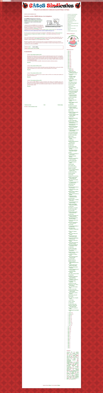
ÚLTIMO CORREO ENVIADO (72, 30)
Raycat (50, 385)
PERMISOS (69, 24)
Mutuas (68, 372)
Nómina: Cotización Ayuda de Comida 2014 (73, 103)
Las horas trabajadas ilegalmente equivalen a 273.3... (73, 170)
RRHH (38, 48)
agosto (70, 315)
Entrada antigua (60, 104)
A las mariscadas (71, 86)
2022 (68, 56)
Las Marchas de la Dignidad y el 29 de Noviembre (73, 154)
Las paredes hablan (71, 210)
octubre (70, 312)
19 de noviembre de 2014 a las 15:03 (35, 73)
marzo (70, 322)
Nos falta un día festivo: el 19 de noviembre (73, 190)
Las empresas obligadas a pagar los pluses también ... (73, 115)
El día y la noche (70, 98)
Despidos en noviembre (72, 168)
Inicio (44, 104)
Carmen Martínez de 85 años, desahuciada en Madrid (72, 150)
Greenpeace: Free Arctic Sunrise (73, 176)
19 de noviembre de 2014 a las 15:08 (35, 80)
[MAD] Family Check (71, 184)
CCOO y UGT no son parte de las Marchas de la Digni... (73, 92)
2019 (68, 60)
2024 (68, 53)
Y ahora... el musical (71, 301)
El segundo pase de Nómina (72, 105)
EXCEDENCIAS (70, 21)
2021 (68, 58)
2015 (68, 66)
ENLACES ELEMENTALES (72, 15)
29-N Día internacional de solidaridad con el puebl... (72, 196)
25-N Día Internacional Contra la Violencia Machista (73, 130)
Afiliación (75, 354)
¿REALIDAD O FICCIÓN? (72, 28)
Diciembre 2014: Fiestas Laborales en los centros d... (73, 72)
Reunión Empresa (75, 375)
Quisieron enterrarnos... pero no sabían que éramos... (73, 252)
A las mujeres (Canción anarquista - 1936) (72, 77)
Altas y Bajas (69, 355)
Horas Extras (75, 368)
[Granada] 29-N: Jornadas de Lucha (73, 308)
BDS (74, 357)
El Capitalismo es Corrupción (73, 207)
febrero (70, 323)
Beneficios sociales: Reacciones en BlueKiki (73, 194)
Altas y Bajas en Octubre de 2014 (73, 273)
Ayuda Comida (69, 357)
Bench (75, 358)
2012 (68, 328)
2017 (68, 63)
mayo (69, 319)
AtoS (74, 355)
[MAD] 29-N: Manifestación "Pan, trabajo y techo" (72, 306)
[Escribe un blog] (34, 46)
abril (69, 321)
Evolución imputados (71, 84)
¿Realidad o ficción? (71, 93)
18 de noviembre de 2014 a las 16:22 (35, 65)
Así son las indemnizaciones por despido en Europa (73, 202)
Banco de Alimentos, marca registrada (72, 74)
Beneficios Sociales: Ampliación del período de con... (73, 122)
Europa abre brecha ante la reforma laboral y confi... (72, 236)
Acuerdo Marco (75, 353)
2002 (68, 342)
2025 (68, 52)
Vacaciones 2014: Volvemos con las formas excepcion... (73, 243)
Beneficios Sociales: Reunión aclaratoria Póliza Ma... (72, 178)
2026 (68, 51)
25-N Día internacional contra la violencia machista (73, 291)
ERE (75, 364)
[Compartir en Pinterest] (37, 46)
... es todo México (71, 300)
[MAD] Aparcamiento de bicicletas (72, 138)
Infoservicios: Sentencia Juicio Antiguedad (73, 267)
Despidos (70, 364)
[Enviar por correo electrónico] (33, 46)
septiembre (70, 314)
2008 (68, 333)
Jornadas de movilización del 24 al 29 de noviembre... (73, 113)
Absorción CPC (69, 352)
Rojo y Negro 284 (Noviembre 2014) (73, 287)
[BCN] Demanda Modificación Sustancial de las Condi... (73, 245)
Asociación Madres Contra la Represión (72, 293)
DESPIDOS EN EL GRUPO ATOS (73, 25)
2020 (68, 59)
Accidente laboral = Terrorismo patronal (73, 148)
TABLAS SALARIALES (71, 19)
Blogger (59, 385)
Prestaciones (77, 373)
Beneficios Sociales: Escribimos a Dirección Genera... (73, 192)
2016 (68, 65)
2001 (68, 343)
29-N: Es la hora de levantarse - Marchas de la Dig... (73, 257)
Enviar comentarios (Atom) (33, 106)
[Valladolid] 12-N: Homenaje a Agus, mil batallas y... (73, 277)
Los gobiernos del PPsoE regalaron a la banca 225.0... (73, 108)
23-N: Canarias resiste (71, 165)
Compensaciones (70, 362)
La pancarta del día (71, 198)
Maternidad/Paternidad (72, 371)
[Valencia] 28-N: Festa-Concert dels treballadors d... (73, 124)
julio (69, 316)
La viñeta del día (71, 78)
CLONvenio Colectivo (71, 360)
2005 (68, 338)
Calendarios (69, 361)
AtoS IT (68, 356)
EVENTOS (69, 27)
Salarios (70, 376)
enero (69, 325)
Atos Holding (75, 356)
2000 (68, 345)
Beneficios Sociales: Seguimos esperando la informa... (72, 212)
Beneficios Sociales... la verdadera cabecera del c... (73, 200)
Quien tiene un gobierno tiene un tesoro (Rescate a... (73, 187)
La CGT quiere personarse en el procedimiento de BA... (73, 182)
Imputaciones (69, 369)
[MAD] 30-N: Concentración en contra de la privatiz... (73, 159)
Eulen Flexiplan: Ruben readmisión (72, 281)
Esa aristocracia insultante (72, 166)
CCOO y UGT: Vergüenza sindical (72, 232)
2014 (68, 67)
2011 (68, 329)
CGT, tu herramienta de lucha (73, 132)
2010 (68, 331)
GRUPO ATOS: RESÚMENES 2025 (73, 23)
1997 (68, 346)
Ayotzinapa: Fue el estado (72, 283)
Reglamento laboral (71, 143)
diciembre (70, 69)
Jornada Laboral (75, 370)
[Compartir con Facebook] (36, 46)
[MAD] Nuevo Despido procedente (72, 88)
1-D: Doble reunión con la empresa (72, 100)
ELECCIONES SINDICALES (72, 20)
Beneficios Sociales (30, 48)
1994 (68, 347)
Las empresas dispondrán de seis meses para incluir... (73, 270)
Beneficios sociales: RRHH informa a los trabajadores (72, 204)
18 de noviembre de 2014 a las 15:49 (35, 54)
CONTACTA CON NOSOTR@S (72, 14)
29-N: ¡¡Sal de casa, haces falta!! (73, 89)
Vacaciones (72, 378)
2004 (68, 339)
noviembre (70, 70)
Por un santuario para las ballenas (72, 162)
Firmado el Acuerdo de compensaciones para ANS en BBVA (73, 262)
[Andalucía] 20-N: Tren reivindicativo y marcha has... (73, 279)
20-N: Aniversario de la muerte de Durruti (73, 180)
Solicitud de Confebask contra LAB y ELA (73, 119)
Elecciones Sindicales (71, 365)
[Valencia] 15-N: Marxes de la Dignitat (72, 241)
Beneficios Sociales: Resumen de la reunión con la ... (73, 142)
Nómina (73, 372)
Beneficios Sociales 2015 (72, 260)
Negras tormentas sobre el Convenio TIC (72, 250)
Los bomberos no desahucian (72, 133)
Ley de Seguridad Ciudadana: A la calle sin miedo (73, 226)
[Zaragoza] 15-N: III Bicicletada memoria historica (73, 238)
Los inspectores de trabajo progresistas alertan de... (72, 95)
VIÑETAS (69, 29)
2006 (68, 336)
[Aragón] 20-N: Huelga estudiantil (72, 272)
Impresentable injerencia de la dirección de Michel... (73, 218)
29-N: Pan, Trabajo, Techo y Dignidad (72, 80)
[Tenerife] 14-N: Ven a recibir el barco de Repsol (73, 285)
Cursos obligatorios (75, 363)
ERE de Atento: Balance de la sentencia (73, 234)
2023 (68, 55)
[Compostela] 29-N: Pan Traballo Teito (73, 310)
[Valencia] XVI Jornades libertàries (72, 156)
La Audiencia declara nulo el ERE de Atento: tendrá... (72, 265)
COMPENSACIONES (71, 18)
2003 (68, 340)
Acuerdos (70, 354)
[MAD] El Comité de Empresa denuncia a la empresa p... (73, 127)
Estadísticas (69, 366)
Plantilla (72, 373)
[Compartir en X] (35, 46)
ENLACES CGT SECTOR (71, 16)
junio (69, 318)
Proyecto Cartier (71, 374)
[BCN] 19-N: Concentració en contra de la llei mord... (73, 223)
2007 (68, 335)
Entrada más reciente (28, 104)
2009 (68, 332)
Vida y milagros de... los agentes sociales (73, 298)
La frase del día (70, 109)
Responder (29, 62)
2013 (68, 326)
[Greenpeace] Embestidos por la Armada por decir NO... (73, 216)
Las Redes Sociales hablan (72, 83)
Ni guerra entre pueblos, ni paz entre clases (73, 220)
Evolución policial (71, 164)
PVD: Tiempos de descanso (72, 82)
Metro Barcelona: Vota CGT (72, 294)
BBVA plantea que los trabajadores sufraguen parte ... (73, 229)
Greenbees (70, 152)
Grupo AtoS (35, 48)
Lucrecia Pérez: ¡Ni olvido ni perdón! (72, 255)
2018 (68, 62)
